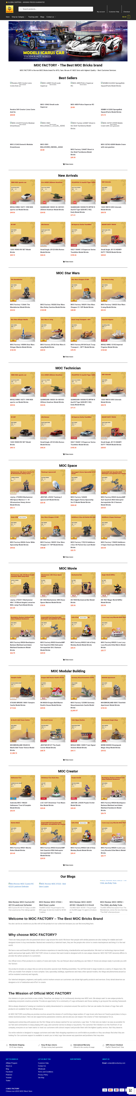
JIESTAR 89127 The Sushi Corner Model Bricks (50, 746)
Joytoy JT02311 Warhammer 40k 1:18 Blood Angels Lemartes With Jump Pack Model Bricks (22, 602)
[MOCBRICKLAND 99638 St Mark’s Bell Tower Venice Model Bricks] (22, 729)
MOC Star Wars (68, 273)
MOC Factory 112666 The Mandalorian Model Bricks (20, 306)
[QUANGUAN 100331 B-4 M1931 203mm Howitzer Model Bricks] (52, 191)
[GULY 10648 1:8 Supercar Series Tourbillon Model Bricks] (83, 234)
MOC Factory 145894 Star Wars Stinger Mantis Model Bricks (22, 346)
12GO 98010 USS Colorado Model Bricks (111, 208)
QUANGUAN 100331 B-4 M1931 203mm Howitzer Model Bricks (52, 208)
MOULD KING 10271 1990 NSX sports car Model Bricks (21, 208)
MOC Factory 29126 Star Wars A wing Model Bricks (52, 346)
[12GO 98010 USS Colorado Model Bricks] (113, 191)
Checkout (126, 12)
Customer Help (114, 12)
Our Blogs (68, 876)
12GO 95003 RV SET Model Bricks (20, 251)
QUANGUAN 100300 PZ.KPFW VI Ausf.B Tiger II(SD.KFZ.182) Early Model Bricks (83, 209)
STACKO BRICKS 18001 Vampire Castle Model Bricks (22, 704)
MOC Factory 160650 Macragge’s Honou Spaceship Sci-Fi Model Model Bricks (82, 499)
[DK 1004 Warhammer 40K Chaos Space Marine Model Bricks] (52, 584)
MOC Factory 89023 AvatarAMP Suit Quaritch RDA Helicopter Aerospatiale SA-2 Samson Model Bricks (113, 501)
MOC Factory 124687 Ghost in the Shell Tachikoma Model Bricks (82, 152)
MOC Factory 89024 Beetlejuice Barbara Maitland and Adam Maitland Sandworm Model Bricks (22, 646)
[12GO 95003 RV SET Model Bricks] (22, 234)
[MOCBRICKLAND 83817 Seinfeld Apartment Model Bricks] (113, 687)
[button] (130, 1090)
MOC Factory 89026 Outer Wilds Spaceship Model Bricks (22, 543)
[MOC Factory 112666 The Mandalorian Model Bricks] (22, 289)
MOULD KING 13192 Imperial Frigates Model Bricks (112, 346)
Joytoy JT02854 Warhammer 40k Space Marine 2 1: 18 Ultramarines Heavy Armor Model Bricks (21, 501)
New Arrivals (68, 176)
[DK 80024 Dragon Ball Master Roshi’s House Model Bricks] (52, 687)
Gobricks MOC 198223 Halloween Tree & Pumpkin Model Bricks (20, 805)
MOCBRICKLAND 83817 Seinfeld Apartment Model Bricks (113, 704)
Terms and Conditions (45, 1072)
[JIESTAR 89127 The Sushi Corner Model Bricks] (52, 729)
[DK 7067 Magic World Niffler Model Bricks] (113, 584)
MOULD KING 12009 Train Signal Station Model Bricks (83, 746)
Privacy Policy (43, 1075)
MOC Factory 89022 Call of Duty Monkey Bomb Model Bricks (83, 643)
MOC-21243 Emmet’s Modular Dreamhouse (21, 145)
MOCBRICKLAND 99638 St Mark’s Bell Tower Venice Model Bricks (22, 747)
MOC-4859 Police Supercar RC (82, 104)
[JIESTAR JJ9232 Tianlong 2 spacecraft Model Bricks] (52, 481)
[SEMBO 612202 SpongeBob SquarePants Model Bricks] (113, 94)
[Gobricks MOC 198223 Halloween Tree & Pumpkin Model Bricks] (22, 787)
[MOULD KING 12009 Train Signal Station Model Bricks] (83, 729)
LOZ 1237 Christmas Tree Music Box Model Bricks (52, 804)
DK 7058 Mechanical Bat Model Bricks (83, 601)
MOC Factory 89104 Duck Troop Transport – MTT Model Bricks (83, 346)
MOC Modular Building (68, 671)
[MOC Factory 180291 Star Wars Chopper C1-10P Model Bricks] (83, 289)
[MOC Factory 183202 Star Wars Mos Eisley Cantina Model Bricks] (52, 289)
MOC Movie (68, 568)
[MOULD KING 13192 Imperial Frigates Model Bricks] (113, 329)
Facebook (9, 1072)
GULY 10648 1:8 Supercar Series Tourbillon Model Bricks (83, 251)
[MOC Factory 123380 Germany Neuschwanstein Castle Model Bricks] (83, 687)
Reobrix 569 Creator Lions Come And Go (22, 111)
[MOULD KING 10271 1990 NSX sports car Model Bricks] (22, 191)
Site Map (41, 1077)
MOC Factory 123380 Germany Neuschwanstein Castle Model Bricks (82, 705)
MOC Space (68, 466)
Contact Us (42, 1066)
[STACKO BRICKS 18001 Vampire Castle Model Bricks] (22, 687)
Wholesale (41, 1069)
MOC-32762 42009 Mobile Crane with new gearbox (113, 145)
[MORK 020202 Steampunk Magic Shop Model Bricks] (113, 729)
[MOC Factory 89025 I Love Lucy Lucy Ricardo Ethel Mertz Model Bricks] (113, 627)
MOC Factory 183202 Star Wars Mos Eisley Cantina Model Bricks (52, 306)
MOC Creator (68, 771)
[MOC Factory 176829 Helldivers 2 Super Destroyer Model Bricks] (113, 527)
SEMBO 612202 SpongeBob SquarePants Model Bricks (111, 111)
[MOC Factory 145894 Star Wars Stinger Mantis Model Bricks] (22, 329)
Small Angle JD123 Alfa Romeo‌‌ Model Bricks (52, 251)
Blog (7, 1069)
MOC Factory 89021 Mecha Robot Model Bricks (20, 849)
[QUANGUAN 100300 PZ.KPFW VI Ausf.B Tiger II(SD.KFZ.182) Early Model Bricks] (83, 191)
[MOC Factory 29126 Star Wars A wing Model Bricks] (52, 329)
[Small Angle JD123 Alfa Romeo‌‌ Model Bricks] (52, 234)
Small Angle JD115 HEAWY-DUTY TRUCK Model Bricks (111, 251)
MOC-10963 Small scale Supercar (49, 106)
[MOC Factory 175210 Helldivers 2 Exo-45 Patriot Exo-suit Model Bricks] (83, 527)
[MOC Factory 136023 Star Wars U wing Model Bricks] (113, 289)
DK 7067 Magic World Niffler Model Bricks (111, 601)
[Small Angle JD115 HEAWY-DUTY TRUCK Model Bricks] (113, 234)
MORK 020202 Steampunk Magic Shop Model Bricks (111, 746)
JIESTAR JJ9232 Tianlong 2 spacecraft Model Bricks (51, 498)
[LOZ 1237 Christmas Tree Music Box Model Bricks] (52, 787)
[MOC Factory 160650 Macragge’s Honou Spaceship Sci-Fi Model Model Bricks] (83, 481)
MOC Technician (68, 368)
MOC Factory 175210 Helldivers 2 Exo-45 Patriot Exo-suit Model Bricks (83, 544)
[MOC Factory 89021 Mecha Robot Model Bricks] (22, 832)
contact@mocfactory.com (116, 1063)
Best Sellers (68, 78)
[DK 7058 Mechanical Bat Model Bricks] (83, 584)
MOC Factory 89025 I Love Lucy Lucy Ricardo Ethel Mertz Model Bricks (113, 645)
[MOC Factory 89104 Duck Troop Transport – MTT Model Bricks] (83, 329)
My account (101, 12)
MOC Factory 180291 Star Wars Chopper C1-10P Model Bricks (83, 306)
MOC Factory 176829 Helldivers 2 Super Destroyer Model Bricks (113, 543)
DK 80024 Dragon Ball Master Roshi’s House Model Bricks (51, 704)
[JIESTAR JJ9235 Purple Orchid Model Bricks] (83, 787)
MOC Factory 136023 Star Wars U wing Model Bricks (113, 306)
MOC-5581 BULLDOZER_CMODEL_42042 (51, 145)
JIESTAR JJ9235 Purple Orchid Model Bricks (82, 804)
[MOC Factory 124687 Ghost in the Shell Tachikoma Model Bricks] (83, 134)
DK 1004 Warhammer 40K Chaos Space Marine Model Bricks (52, 601)
